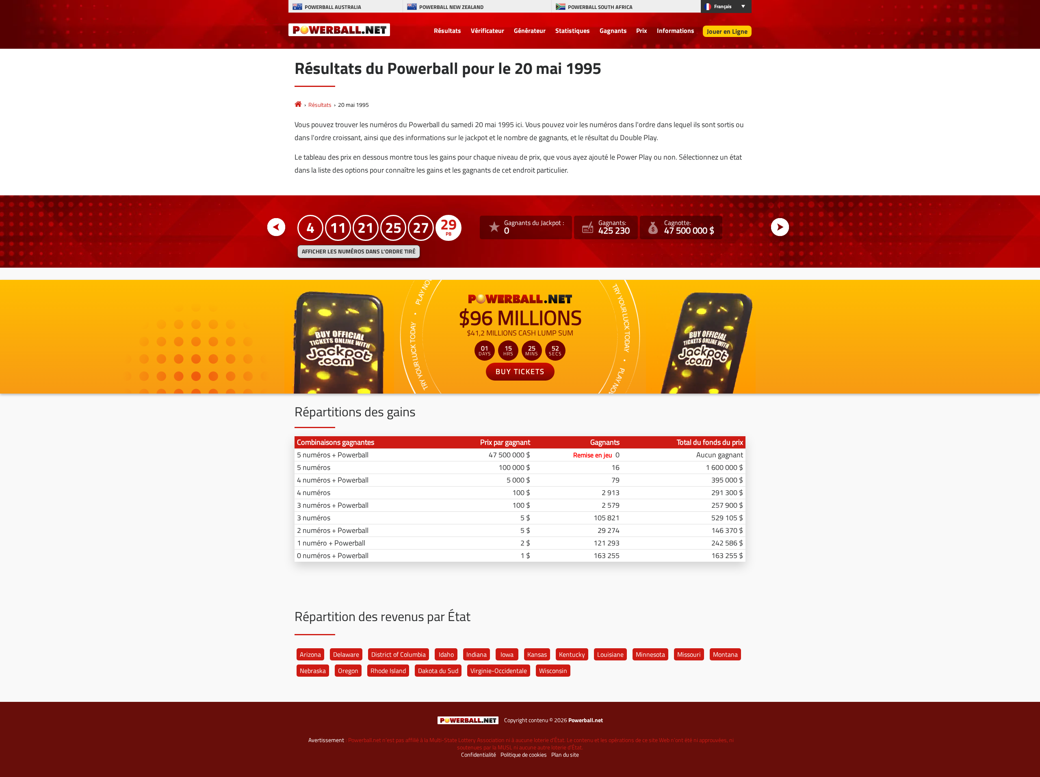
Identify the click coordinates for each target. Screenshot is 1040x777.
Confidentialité (478, 754)
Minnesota (650, 654)
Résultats (447, 30)
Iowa (507, 654)
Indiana (476, 654)
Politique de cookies (523, 754)
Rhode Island (388, 670)
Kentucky (572, 654)
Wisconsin (553, 670)
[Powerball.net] (339, 29)
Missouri (689, 654)
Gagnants (613, 30)
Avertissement (326, 740)
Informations (675, 30)
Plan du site (565, 754)
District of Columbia (398, 654)
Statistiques (572, 30)
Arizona (310, 654)
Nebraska (313, 670)
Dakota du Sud (438, 670)
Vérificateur (487, 30)
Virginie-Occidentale (498, 670)
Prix (641, 30)
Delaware (346, 654)
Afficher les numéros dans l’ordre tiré (359, 251)
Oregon (348, 670)
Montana (725, 654)
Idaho (446, 654)
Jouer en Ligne (727, 31)
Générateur (530, 30)
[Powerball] (298, 104)
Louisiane (610, 654)
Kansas (537, 654)
